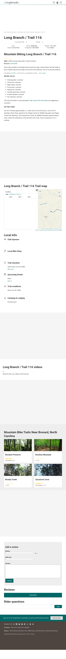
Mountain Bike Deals (52, 631)
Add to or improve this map (41, 230)
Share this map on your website (55, 230)
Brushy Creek (11, 479)
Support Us (20, 627)
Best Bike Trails (22, 631)
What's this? (11, 269)
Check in (45, 42)
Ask (58, 606)
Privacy (32, 634)
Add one (10, 281)
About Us (13, 627)
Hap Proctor (11, 267)
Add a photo (30, 42)
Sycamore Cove (42, 479)
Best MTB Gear (40, 631)
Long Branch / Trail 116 (40, 32)
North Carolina (27, 32)
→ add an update (42, 73)
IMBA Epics (31, 631)
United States (20, 32)
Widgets (27, 627)
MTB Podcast (13, 631)
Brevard (32, 32)
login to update (11, 292)
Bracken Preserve (13, 455)
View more (33, 595)
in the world (13, 63)
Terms (28, 634)
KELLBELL (13, 73)
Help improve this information (38, 100)
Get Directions (20, 42)
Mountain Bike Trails (11, 32)
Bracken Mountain (43, 455)
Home (5, 32)
